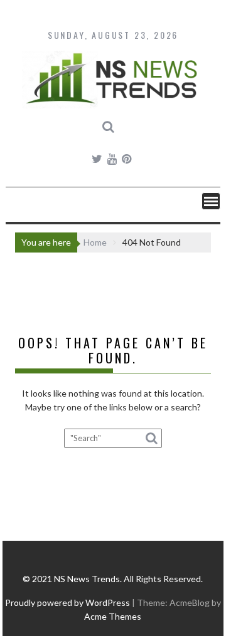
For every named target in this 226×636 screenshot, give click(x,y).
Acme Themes (112, 616)
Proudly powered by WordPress (67, 602)
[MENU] (211, 201)
